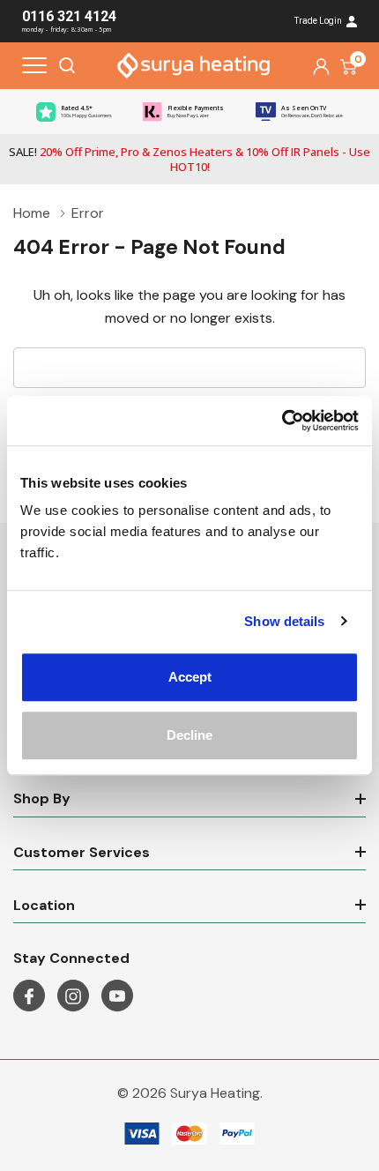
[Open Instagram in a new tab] (73, 996)
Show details (284, 621)
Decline (189, 734)
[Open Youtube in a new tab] (117, 996)
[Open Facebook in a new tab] (29, 996)
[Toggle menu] (34, 65)
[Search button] (67, 65)
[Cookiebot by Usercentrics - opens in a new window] (281, 420)
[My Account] (321, 65)
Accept (190, 676)
